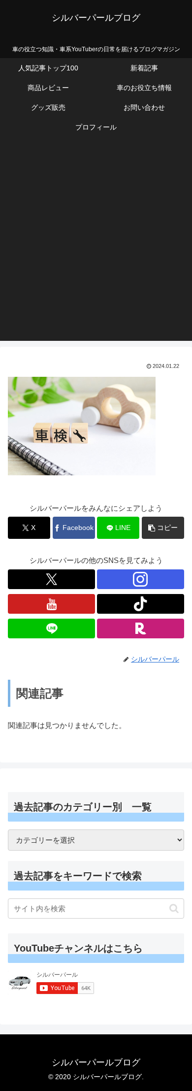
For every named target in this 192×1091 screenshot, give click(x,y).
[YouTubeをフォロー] (51, 604)
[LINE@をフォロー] (51, 628)
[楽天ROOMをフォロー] (140, 628)
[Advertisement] (96, 245)
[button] (163, 528)
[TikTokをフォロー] (140, 604)
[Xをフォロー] (51, 579)
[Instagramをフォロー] (140, 579)
